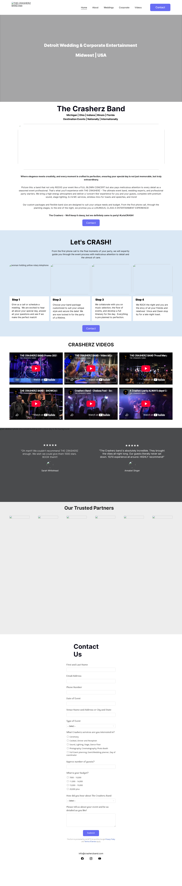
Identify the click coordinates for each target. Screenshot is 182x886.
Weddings (109, 7)
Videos (138, 7)
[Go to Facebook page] (82, 858)
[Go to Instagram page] (91, 858)
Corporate (124, 7)
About (95, 7)
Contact (160, 7)
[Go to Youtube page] (99, 858)
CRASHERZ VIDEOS (91, 345)
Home (84, 7)
